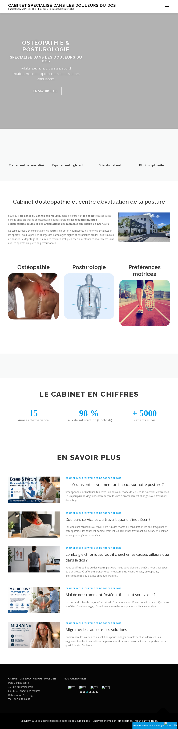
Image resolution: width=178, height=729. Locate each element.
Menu (167, 6)
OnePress (97, 720)
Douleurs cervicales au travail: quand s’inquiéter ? (108, 519)
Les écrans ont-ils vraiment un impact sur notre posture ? (115, 484)
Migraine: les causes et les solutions (96, 629)
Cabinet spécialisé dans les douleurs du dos (62, 5)
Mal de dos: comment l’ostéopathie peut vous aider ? (110, 594)
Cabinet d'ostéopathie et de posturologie (93, 478)
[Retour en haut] (163, 713)
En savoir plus (45, 91)
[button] (81, 692)
